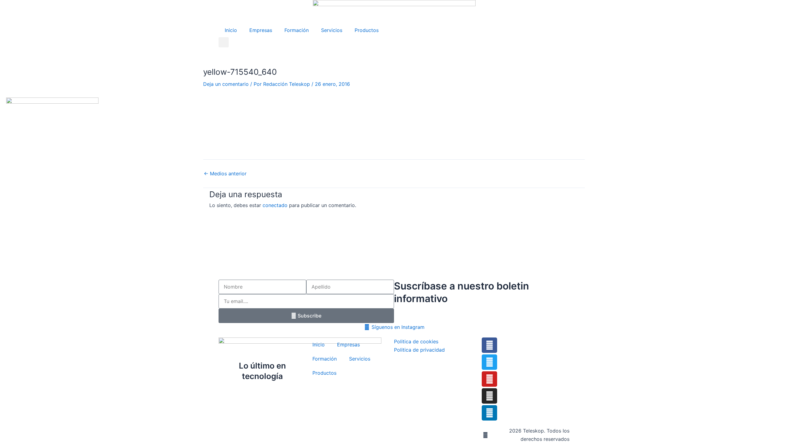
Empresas (260, 30)
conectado (275, 205)
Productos (367, 30)
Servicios (331, 30)
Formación (296, 30)
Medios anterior (225, 173)
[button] (224, 42)
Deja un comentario (226, 84)
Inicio (231, 30)
